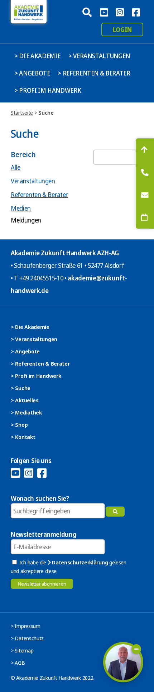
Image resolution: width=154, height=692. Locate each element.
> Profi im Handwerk (47, 90)
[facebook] (135, 11)
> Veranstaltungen (99, 55)
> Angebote (32, 73)
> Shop (19, 424)
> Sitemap (22, 650)
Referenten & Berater (39, 194)
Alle (15, 167)
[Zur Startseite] (29, 11)
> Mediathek (26, 412)
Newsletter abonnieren (42, 584)
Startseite (22, 112)
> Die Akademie (37, 55)
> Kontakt (23, 436)
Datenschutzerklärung (79, 562)
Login (122, 29)
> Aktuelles (25, 400)
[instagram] (119, 11)
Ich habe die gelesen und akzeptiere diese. (68, 566)
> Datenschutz (27, 638)
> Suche (20, 387)
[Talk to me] (123, 662)
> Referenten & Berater (94, 73)
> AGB (18, 662)
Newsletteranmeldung (43, 534)
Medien (21, 208)
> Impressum (25, 625)
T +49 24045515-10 (38, 278)
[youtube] (103, 11)
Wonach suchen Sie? (40, 498)
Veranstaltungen (33, 181)
